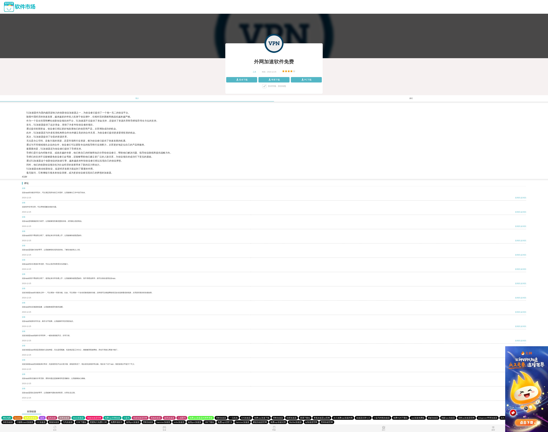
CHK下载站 (81, 422)
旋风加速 (52, 418)
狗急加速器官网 (94, 418)
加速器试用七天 (363, 418)
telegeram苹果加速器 (487, 418)
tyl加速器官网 (311, 422)
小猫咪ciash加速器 (24, 422)
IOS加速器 (246, 418)
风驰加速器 (156, 418)
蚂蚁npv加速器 (448, 418)
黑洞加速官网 (327, 422)
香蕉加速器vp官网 (322, 418)
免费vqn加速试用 (278, 422)
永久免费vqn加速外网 (343, 418)
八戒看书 (182, 418)
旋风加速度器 (31, 418)
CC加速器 (41, 422)
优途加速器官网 (140, 418)
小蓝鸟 (127, 418)
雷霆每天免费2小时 (98, 422)
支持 (516, 198)
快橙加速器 (292, 418)
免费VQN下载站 (400, 418)
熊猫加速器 (54, 422)
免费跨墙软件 (117, 422)
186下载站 (209, 422)
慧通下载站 (305, 418)
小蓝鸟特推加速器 (382, 418)
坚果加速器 (64, 418)
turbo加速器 (179, 422)
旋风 (42, 418)
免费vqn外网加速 (112, 418)
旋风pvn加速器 (132, 422)
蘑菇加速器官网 (260, 422)
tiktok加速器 (78, 418)
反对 (522, 198)
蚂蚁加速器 (433, 418)
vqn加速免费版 (417, 418)
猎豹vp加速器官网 (466, 418)
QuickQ (17, 418)
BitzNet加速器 (295, 422)
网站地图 (7, 418)
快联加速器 (8, 422)
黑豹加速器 (221, 418)
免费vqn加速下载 (261, 418)
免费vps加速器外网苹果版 (200, 418)
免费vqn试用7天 (225, 422)
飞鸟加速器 (68, 422)
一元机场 (234, 418)
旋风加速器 (169, 418)
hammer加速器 (163, 422)
